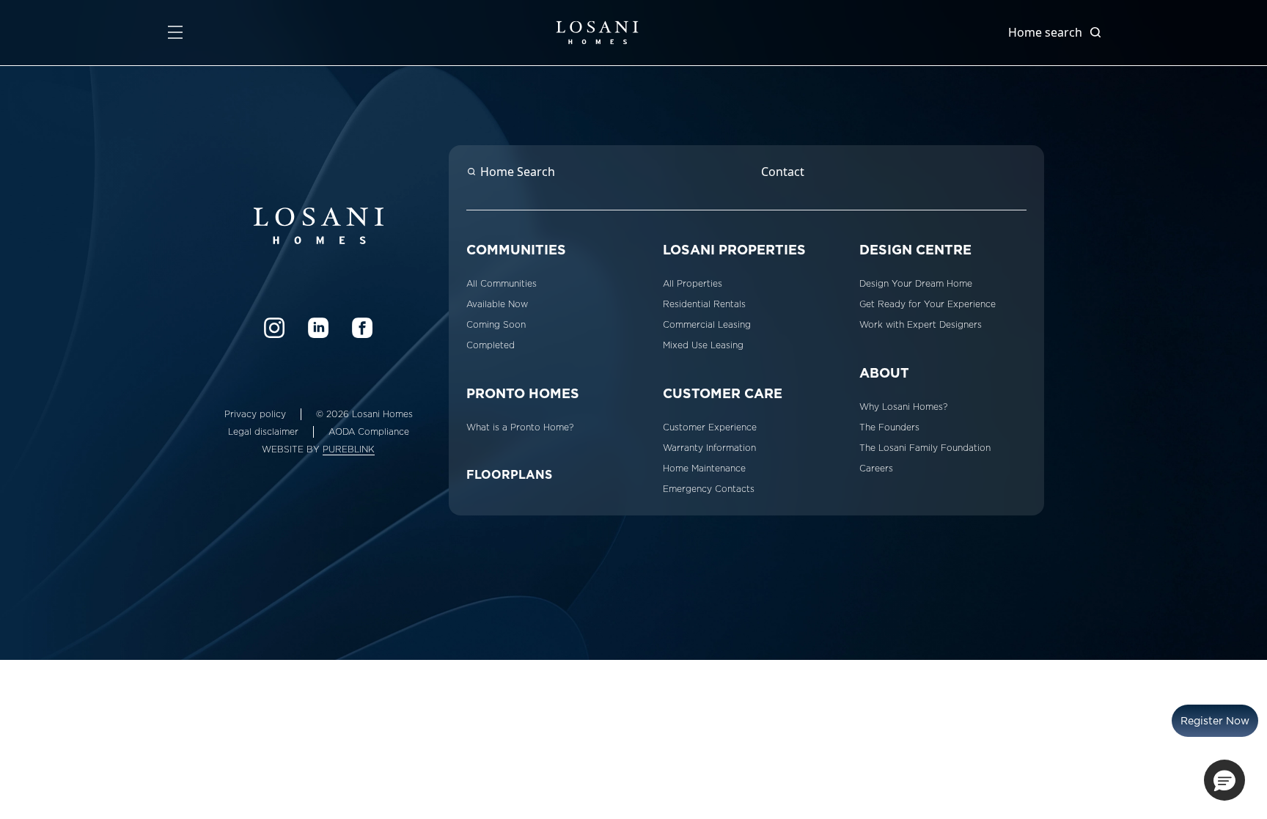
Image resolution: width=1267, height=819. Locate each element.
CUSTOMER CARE (722, 393)
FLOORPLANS (509, 475)
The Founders (889, 427)
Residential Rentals (704, 304)
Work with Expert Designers (920, 325)
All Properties (692, 284)
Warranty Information (709, 448)
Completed (490, 345)
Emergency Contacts (708, 489)
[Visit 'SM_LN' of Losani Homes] (318, 327)
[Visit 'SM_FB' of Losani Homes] (362, 327)
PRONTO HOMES (522, 393)
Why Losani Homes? (903, 407)
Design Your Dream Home (915, 284)
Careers (876, 468)
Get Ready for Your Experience (927, 304)
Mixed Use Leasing (703, 345)
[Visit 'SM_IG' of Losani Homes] (274, 327)
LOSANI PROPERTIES (734, 249)
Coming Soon (496, 325)
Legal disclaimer (263, 432)
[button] (1224, 780)
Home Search (517, 172)
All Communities (501, 284)
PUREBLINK (349, 449)
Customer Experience (710, 427)
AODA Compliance (368, 432)
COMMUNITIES (516, 249)
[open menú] (175, 32)
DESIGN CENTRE (915, 249)
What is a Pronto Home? (519, 427)
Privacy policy (255, 414)
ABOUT (884, 373)
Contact (782, 172)
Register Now (1214, 721)
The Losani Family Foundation (925, 448)
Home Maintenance (704, 468)
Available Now (497, 304)
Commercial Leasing (707, 325)
